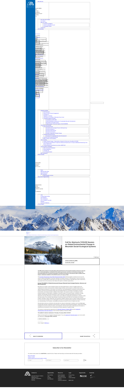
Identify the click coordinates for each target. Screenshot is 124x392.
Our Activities (50, 375)
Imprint (70, 376)
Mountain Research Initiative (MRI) (65, 309)
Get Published (50, 378)
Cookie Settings (72, 377)
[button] (64, 1)
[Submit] (85, 360)
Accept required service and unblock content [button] (37, 358)
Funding (49, 377)
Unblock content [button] (31, 357)
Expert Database (61, 375)
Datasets (60, 378)
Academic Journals (62, 377)
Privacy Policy (71, 375)
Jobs (48, 376)
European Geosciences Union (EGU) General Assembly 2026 (52, 276)
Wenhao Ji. (47, 322)
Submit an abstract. (43, 318)
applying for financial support (71, 315)
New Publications (61, 376)
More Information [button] (31, 355)
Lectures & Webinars (62, 380)
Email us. (33, 379)
